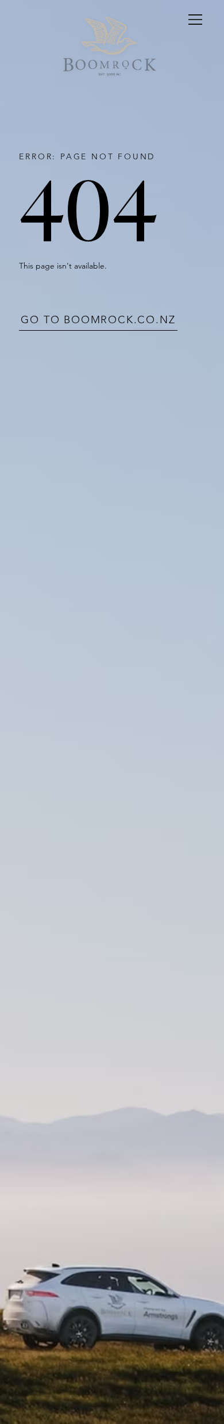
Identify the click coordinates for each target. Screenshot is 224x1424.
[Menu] (195, 19)
